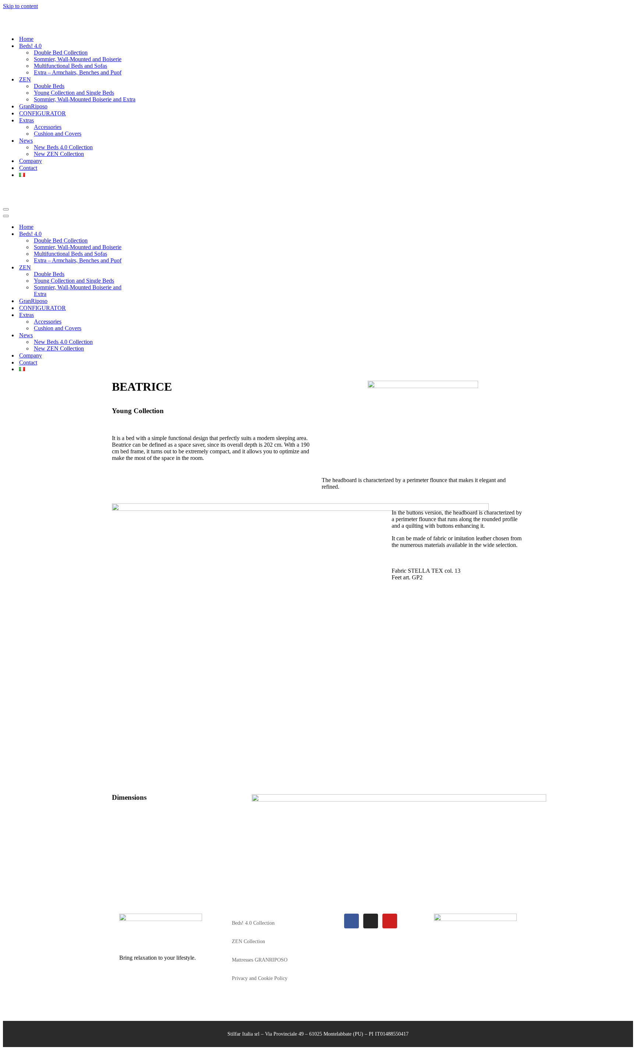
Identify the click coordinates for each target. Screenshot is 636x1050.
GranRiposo (33, 93)
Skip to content (20, 6)
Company (30, 147)
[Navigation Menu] (6, 183)
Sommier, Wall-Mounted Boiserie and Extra (84, 86)
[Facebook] (351, 894)
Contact (28, 154)
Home (26, 25)
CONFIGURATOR (42, 100)
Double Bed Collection (61, 39)
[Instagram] (370, 894)
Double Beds (49, 73)
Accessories (47, 114)
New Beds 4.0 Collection (63, 134)
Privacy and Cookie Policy (259, 952)
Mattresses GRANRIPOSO (259, 933)
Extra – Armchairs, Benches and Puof (77, 59)
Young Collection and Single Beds (74, 79)
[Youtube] (389, 894)
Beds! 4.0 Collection (253, 896)
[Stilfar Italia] (23, 13)
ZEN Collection (248, 915)
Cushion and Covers (57, 120)
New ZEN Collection (59, 140)
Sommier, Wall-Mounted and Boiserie (77, 46)
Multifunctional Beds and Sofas (70, 52)
